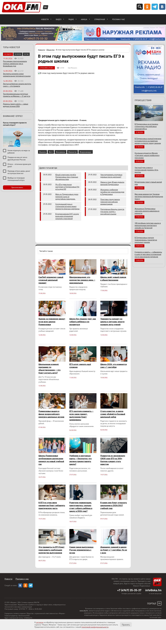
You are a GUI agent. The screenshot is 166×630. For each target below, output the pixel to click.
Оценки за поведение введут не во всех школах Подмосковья (52, 322)
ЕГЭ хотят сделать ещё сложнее (80, 365)
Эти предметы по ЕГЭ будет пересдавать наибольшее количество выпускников (51, 550)
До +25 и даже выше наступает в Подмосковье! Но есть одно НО (67, 186)
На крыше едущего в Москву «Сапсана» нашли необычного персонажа (147, 155)
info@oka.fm (153, 590)
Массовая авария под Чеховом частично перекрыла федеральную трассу (149, 196)
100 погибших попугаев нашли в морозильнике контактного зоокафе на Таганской (148, 225)
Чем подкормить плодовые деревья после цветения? (111, 175)
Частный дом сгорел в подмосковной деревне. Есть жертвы (146, 169)
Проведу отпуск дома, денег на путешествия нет (19, 172)
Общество (50, 49)
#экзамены (60, 152)
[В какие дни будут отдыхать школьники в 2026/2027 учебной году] (113, 499)
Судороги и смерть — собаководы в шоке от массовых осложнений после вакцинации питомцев (148, 254)
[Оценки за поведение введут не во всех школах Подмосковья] (52, 315)
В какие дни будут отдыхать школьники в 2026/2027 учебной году (113, 506)
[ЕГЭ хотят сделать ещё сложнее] (82, 361)
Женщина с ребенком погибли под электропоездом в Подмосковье (112, 191)
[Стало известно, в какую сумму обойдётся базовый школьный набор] (113, 408)
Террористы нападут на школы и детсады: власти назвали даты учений (112, 322)
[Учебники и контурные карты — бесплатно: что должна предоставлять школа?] (82, 452)
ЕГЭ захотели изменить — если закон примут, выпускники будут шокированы (81, 415)
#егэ (51, 152)
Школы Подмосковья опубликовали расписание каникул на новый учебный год (51, 460)
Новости (45, 19)
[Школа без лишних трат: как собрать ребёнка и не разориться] (82, 315)
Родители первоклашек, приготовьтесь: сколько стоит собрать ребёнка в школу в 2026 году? (80, 507)
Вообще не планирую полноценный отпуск (16, 179)
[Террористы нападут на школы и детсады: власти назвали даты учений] (113, 315)
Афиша (84, 19)
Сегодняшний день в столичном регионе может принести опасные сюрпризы (67, 206)
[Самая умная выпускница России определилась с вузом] (82, 544)
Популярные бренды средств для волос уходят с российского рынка (112, 211)
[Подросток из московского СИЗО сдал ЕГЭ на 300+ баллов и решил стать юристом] (113, 452)
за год (26, 54)
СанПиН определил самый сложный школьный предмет (51, 280)
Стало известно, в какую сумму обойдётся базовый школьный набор (112, 414)
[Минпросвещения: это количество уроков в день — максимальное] (82, 274)
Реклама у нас (118, 19)
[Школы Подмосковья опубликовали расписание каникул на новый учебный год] (52, 452)
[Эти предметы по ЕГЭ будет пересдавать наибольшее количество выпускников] (52, 544)
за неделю (8, 54)
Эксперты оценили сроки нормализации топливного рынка (16, 74)
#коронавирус (85, 152)
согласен (39, 622)
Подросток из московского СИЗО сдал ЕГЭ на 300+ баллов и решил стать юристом (112, 460)
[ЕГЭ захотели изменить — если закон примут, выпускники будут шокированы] (82, 408)
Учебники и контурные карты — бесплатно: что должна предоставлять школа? (80, 460)
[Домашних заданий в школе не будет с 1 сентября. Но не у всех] (113, 544)
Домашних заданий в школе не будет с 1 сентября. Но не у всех (113, 550)
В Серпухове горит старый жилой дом (148, 183)
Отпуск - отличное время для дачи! (19, 165)
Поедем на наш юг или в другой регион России (17, 158)
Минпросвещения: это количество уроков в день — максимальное (82, 280)
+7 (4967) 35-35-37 (129, 590)
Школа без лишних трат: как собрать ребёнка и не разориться (82, 322)
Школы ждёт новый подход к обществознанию (113, 278)
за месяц (18, 54)
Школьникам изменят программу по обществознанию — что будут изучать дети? (49, 368)
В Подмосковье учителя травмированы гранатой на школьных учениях (146, 239)
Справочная (99, 19)
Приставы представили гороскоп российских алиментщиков (110, 201)
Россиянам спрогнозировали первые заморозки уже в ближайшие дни (15, 63)
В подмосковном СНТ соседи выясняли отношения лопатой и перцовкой (67, 216)
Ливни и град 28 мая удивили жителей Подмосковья (112, 183)
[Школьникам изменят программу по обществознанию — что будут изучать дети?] (52, 361)
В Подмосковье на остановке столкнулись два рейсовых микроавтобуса (146, 126)
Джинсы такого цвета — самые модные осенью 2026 (15, 105)
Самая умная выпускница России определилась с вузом (81, 550)
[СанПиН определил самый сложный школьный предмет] (52, 274)
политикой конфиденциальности (95, 627)
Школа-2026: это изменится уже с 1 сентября (113, 365)
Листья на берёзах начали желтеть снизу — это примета (17, 84)
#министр (72, 152)
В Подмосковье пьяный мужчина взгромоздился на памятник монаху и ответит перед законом (148, 140)
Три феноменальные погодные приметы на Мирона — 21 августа (16, 95)
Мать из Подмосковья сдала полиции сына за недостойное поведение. (66, 196)
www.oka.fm (84, 611)
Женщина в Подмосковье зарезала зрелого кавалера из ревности (147, 210)
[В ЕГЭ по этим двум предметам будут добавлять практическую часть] (52, 499)
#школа (42, 152)
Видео (58, 19)
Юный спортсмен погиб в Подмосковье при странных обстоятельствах (66, 176)
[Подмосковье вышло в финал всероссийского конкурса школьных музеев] (52, 408)
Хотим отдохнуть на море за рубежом (19, 151)
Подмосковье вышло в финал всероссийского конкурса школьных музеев (51, 414)
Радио (71, 19)
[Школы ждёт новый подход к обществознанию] (113, 274)
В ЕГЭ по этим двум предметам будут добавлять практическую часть (52, 506)
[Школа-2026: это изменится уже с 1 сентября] (113, 361)
